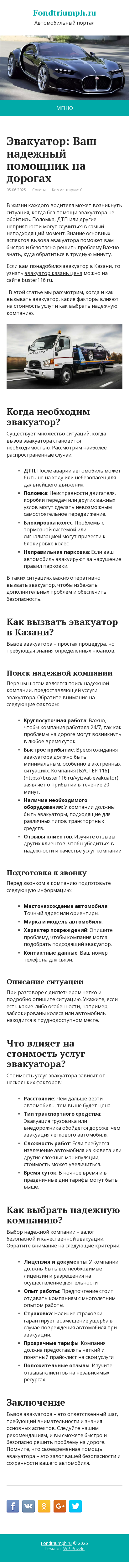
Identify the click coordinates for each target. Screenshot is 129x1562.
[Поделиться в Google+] (60, 1506)
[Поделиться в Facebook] (13, 1506)
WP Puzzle (74, 1548)
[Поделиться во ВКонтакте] (28, 1506)
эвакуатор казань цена (53, 273)
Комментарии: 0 (67, 189)
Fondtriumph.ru (64, 12)
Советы (39, 189)
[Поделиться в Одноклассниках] (44, 1506)
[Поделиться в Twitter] (75, 1506)
